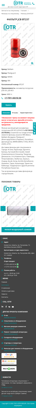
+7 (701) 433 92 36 (12, 97)
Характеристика (26, 113)
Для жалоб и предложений (27, 3)
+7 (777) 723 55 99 (10, 267)
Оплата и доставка (8, 291)
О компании (6, 288)
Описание (6, 113)
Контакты (5, 297)
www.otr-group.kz (10, 317)
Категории (5, 285)
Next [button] (33, 208)
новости (7, 377)
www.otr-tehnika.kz (10, 323)
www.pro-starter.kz (10, 345)
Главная (4, 282)
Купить (9, 105)
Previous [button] (3, 208)
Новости (4, 294)
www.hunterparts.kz (11, 339)
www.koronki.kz (9, 328)
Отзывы (15, 113)
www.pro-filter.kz (9, 350)
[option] (18, 44)
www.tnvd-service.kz (11, 334)
